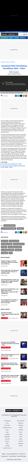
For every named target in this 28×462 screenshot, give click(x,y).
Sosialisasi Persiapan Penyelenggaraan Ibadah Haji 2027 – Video (10, 314)
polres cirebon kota (19, 244)
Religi (7, 443)
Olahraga (7, 445)
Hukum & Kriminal (7, 448)
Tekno (21, 436)
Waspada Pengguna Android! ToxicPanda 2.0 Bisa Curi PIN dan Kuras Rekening (9, 262)
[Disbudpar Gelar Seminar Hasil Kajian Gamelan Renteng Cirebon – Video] (24, 365)
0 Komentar (5, 96)
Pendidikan (20, 425)
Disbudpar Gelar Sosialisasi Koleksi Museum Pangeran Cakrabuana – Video (10, 377)
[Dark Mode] (24, 34)
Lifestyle (17, 37)
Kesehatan (23, 37)
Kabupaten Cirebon (6, 347)
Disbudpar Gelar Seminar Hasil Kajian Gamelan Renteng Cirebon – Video (10, 364)
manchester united (6, 244)
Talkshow (21, 441)
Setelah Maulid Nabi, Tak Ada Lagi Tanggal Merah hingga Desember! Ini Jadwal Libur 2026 (10, 281)
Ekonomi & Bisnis (21, 420)
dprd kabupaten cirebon (15, 247)
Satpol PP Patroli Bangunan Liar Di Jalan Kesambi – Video (10, 355)
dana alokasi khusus (9, 225)
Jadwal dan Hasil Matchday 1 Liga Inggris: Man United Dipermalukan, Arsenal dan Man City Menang (9, 291)
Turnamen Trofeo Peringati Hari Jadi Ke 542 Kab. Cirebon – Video (13, 166)
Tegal (7, 432)
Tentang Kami (4, 456)
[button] (11, 37)
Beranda (3, 62)
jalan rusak (4, 241)
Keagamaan (20, 443)
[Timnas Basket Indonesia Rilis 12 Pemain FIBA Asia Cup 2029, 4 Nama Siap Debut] (24, 302)
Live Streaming (4, 37)
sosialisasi (20, 228)
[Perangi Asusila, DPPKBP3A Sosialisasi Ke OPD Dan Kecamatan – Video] (24, 344)
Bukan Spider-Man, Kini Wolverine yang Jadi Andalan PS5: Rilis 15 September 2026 (10, 272)
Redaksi (4, 454)
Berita (11, 37)
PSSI (11, 253)
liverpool (4, 247)
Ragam (20, 439)
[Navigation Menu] (26, 34)
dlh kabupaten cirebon (7, 250)
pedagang (4, 253)
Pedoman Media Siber (12, 454)
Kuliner (20, 432)
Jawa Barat (20, 423)
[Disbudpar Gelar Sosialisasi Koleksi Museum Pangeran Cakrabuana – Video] (24, 378)
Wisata (20, 434)
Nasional (7, 441)
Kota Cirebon (4, 318)
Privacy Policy (21, 454)
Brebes (7, 429)
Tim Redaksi (16, 71)
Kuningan (12, 62)
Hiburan (21, 445)
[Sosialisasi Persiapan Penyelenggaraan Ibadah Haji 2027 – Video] (24, 315)
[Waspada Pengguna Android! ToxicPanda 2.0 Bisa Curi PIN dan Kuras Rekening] (24, 263)
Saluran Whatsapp (21, 456)
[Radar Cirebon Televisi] (9, 34)
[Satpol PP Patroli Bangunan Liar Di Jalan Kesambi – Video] (24, 357)
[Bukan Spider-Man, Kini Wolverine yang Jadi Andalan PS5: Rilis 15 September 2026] (24, 273)
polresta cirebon (14, 241)
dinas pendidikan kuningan (8, 228)
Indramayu (7, 434)
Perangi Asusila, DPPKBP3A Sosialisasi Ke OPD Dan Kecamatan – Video (10, 343)
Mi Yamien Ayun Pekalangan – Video (12, 164)
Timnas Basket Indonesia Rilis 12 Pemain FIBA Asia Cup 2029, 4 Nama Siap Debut (9, 301)
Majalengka (7, 436)
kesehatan (18, 250)
